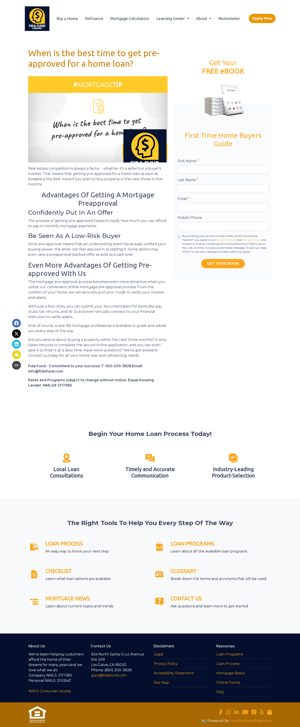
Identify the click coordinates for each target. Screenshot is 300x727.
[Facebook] (220, 712)
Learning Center (171, 18)
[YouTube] (245, 712)
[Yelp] (262, 712)
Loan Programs (229, 654)
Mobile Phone (189, 218)
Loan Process (227, 664)
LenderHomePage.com (251, 721)
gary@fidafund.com (109, 675)
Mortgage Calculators (129, 18)
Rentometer (229, 18)
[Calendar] (269, 712)
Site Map (161, 682)
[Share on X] (16, 333)
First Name (188, 161)
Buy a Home (67, 18)
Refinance (94, 18)
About (202, 18)
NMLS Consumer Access (50, 691)
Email (183, 199)
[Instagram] (228, 712)
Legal (158, 654)
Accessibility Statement (174, 673)
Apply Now (262, 18)
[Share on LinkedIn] (16, 344)
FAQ (220, 692)
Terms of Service (226, 239)
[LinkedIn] (236, 712)
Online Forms (228, 682)
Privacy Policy (251, 239)
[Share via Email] (16, 354)
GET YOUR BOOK (223, 263)
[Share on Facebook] (16, 323)
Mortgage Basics (230, 673)
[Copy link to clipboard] (16, 365)
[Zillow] (254, 712)
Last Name (187, 180)
